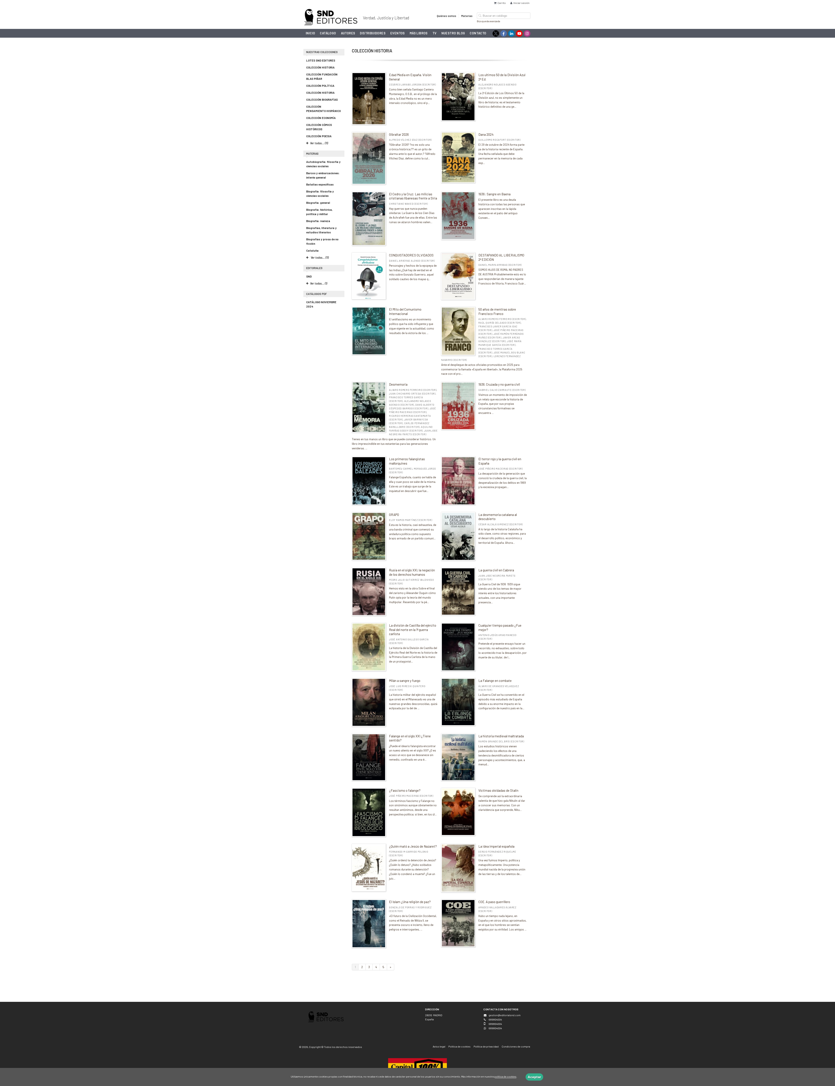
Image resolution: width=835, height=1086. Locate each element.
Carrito (502, 2)
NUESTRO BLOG (453, 33)
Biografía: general (318, 202)
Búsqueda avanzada (488, 20)
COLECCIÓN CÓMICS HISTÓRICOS (319, 127)
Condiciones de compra (516, 1046)
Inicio (310, 33)
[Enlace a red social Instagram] (527, 33)
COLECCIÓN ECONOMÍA (321, 118)
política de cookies (505, 1076)
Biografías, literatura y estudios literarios (321, 230)
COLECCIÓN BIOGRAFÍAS (322, 99)
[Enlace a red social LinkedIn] (511, 33)
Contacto (478, 33)
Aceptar (534, 1077)
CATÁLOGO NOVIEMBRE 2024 (321, 304)
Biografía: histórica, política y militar (319, 212)
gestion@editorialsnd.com (505, 1015)
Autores (348, 33)
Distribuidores (373, 33)
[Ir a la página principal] (330, 16)
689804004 (495, 1028)
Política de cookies (459, 1046)
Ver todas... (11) (319, 257)
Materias (467, 15)
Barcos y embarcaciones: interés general (322, 175)
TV (435, 33)
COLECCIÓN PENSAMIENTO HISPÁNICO (323, 109)
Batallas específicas (320, 184)
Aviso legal (439, 1046)
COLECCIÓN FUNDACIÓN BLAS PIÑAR (321, 76)
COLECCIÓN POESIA (319, 136)
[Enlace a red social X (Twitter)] (496, 33)
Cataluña (312, 250)
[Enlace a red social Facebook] (503, 33)
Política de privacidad (486, 1046)
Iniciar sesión (521, 2)
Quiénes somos (446, 15)
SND (309, 276)
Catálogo (328, 33)
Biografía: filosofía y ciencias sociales (320, 193)
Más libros (419, 33)
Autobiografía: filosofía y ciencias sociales (323, 164)
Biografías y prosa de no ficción (322, 241)
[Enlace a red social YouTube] (519, 33)
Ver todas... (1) (318, 283)
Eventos (397, 33)
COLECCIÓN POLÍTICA (320, 85)
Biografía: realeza (318, 221)
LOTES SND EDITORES (320, 60)
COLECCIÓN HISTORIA (320, 67)
